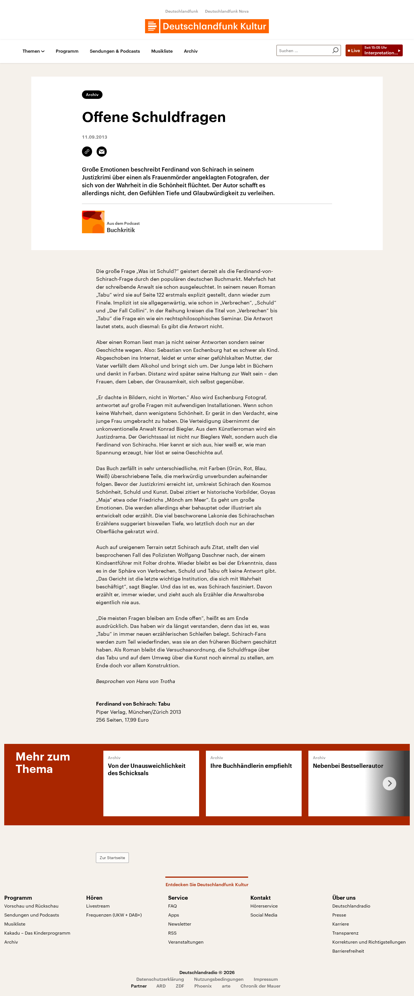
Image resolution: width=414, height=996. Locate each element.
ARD (161, 985)
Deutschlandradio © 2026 (207, 972)
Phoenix (203, 985)
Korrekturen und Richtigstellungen (369, 941)
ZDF (180, 985)
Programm (67, 51)
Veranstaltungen (186, 941)
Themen (31, 51)
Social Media (263, 914)
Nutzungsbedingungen (219, 979)
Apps (173, 914)
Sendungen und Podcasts (31, 914)
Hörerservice (264, 905)
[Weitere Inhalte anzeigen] (387, 783)
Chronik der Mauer (261, 985)
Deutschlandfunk (181, 11)
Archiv (191, 51)
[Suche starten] (335, 50)
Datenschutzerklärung (160, 979)
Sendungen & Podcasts (115, 51)
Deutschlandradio (351, 905)
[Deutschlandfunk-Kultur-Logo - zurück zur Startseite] (207, 26)
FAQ (172, 905)
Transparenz (345, 932)
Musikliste (162, 51)
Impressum (266, 979)
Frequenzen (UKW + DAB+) (114, 914)
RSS (172, 932)
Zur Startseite (112, 857)
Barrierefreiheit (348, 950)
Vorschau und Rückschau (31, 905)
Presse (339, 914)
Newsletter (179, 923)
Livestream (98, 905)
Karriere (340, 923)
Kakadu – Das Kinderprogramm (37, 932)
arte (226, 985)
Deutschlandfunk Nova (227, 11)
